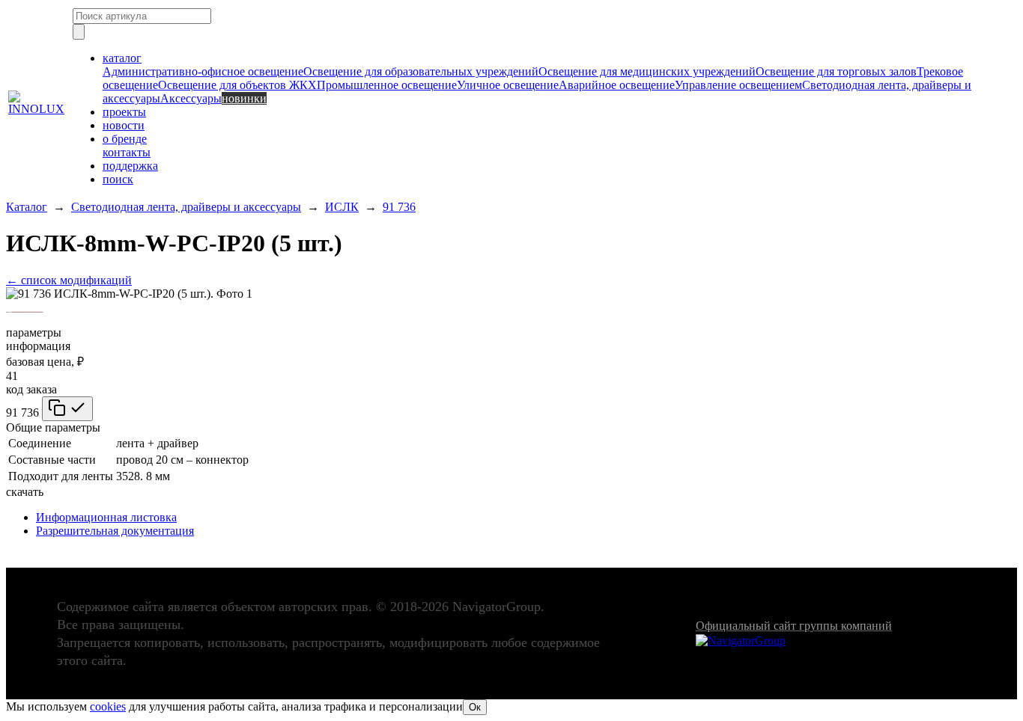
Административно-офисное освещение (203, 71)
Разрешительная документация (115, 530)
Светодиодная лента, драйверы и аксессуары (186, 206)
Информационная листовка (106, 517)
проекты (124, 111)
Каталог (26, 206)
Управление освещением (738, 85)
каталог (122, 58)
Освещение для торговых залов (836, 71)
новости (124, 125)
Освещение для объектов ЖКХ (237, 85)
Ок (475, 707)
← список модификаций (69, 280)
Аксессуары (191, 98)
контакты (127, 152)
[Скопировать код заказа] (67, 408)
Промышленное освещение (387, 85)
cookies (108, 706)
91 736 (399, 206)
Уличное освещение (508, 85)
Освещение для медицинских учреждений (647, 71)
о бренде (125, 138)
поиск (118, 179)
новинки (244, 98)
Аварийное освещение (617, 85)
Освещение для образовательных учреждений (420, 71)
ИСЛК (342, 206)
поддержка (130, 165)
